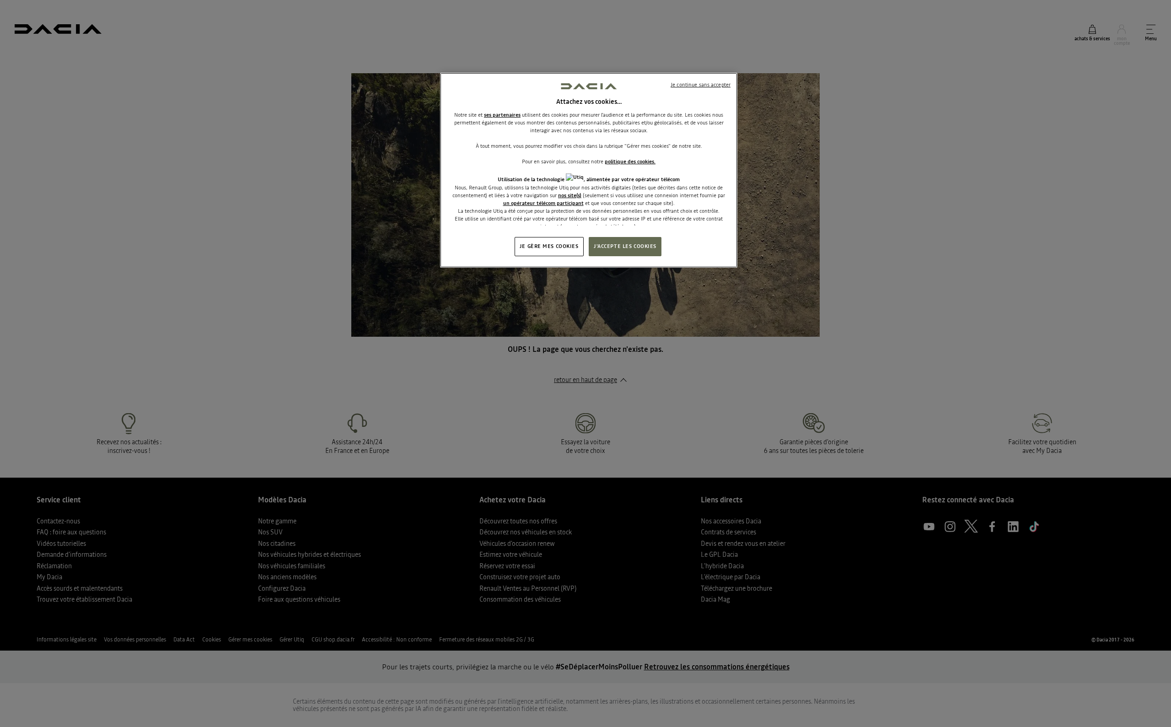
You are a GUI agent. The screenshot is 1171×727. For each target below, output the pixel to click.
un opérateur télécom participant (543, 203)
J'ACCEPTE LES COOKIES (625, 246)
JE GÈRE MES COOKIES (549, 246)
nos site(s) (569, 195)
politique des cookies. (630, 161)
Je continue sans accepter (701, 84)
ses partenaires (502, 114)
